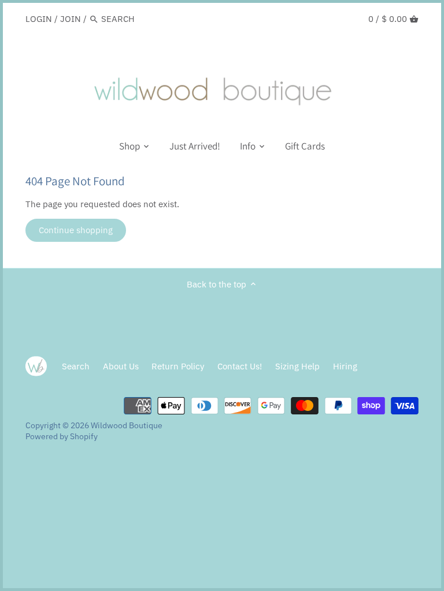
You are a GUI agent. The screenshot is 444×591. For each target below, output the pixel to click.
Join (70, 18)
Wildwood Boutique (126, 425)
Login (38, 18)
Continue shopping (76, 230)
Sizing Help (297, 366)
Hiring (345, 366)
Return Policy (177, 366)
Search (76, 366)
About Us (121, 366)
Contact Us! (239, 366)
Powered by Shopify (61, 436)
